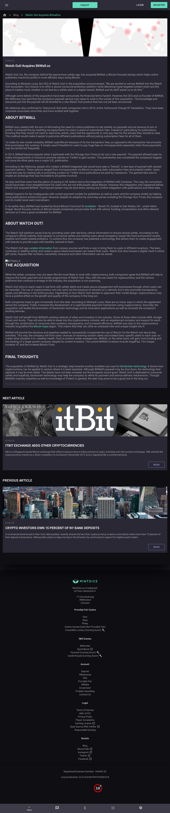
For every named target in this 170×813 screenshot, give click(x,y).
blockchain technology (133, 366)
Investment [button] (85, 688)
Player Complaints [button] (85, 720)
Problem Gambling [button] (85, 691)
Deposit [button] (85, 671)
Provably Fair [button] (85, 681)
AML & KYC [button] (85, 713)
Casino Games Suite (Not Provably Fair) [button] (85, 626)
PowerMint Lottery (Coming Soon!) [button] (83, 630)
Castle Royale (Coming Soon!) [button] (83, 655)
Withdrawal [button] (85, 674)
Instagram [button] (83, 752)
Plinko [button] (85, 623)
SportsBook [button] (83, 649)
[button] (85, 5)
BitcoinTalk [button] (83, 749)
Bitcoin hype (41, 326)
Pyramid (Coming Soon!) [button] (83, 652)
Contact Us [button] (85, 694)
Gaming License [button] (83, 723)
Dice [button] (85, 617)
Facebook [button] (83, 759)
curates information (40, 248)
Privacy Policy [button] (85, 716)
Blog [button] (85, 745)
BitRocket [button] (85, 645)
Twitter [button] (83, 755)
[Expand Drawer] (7, 5)
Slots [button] (85, 620)
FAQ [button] (85, 678)
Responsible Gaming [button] (85, 730)
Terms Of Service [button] (85, 710)
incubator (90, 206)
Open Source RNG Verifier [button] (83, 726)
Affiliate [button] (85, 684)
